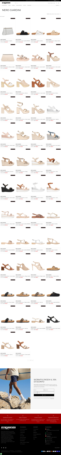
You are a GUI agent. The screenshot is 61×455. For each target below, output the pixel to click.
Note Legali (22, 435)
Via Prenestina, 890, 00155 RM (52, 437)
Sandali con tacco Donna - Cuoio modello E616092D (38, 93)
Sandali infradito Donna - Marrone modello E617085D (22, 328)
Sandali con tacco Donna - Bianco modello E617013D (6, 93)
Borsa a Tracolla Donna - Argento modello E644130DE (6, 40)
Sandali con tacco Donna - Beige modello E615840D (23, 276)
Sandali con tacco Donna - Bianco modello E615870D (6, 354)
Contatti (34, 435)
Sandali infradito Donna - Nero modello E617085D (7, 328)
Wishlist (34, 430)
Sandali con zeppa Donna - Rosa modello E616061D (7, 145)
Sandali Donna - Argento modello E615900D (37, 250)
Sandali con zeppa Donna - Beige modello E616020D (21, 171)
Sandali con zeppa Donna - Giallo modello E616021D (36, 145)
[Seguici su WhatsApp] (5, 447)
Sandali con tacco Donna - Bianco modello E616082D (52, 93)
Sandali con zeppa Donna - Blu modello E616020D (53, 145)
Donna (13, 5)
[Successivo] (37, 0)
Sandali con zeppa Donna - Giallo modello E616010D (52, 171)
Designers (29, 5)
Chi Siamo (35, 437)
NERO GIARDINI (3, 39)
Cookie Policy (22, 432)
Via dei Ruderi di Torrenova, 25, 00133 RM (52, 431)
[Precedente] (23, 0)
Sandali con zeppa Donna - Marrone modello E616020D (6, 171)
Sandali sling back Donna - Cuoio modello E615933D (36, 223)
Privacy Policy (52, 398)
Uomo (9, 5)
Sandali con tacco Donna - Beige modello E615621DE (38, 276)
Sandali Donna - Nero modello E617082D (23, 40)
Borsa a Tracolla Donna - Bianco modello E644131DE (7, 67)
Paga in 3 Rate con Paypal (24, 442)
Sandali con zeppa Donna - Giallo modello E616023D (21, 145)
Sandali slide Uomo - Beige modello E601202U (52, 276)
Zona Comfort (19, 5)
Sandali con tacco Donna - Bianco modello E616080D (6, 119)
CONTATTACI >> (48, 443)
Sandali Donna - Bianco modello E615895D (51, 250)
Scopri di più (57, 0)
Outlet (24, 5)
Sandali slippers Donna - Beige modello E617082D (53, 40)
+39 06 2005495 (49, 434)
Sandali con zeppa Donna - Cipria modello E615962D (21, 197)
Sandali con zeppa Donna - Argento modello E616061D (52, 119)
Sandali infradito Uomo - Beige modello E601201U (23, 302)
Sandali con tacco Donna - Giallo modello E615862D (23, 354)
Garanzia (21, 434)
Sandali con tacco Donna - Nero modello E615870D (53, 328)
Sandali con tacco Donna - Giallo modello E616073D (23, 119)
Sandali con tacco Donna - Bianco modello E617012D (22, 93)
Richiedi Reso (22, 440)
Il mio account (35, 429)
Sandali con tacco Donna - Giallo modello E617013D (53, 67)
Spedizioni (35, 432)
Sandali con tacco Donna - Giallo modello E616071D (38, 119)
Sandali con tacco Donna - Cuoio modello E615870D (7, 276)
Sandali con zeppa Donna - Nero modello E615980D (7, 197)
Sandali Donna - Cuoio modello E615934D (23, 223)
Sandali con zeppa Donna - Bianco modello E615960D (37, 197)
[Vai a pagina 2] (33, 360)
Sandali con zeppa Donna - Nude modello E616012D (36, 171)
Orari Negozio (22, 443)
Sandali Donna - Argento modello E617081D (37, 40)
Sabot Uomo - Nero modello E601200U (53, 302)
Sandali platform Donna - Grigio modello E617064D (23, 67)
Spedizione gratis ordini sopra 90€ (30, 0)
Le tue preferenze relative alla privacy (16, 451)
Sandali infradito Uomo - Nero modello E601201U (7, 302)
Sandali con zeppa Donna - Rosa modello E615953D (7, 223)
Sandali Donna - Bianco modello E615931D (51, 223)
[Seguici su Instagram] (3, 447)
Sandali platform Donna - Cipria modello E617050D (38, 67)
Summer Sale (4, 5)
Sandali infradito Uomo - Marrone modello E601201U (37, 302)
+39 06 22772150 (49, 440)
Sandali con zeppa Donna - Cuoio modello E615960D (52, 197)
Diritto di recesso (23, 437)
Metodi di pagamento (37, 434)
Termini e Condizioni (23, 429)
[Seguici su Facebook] (1, 447)
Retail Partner (8, 451)
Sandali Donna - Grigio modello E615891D (38, 328)
